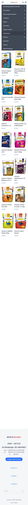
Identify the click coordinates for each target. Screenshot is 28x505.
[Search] (23, 491)
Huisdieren (14, 18)
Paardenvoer (14, 33)
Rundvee (14, 37)
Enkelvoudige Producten (14, 14)
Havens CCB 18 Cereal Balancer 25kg (19, 71)
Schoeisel (5, 41)
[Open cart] (25, 2)
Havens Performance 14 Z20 (19, 178)
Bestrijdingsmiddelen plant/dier (14, 6)
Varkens (5, 44)
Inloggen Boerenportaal (14, 459)
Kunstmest (14, 26)
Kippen (14, 22)
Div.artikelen (14, 10)
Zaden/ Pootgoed (14, 48)
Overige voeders (14, 29)
